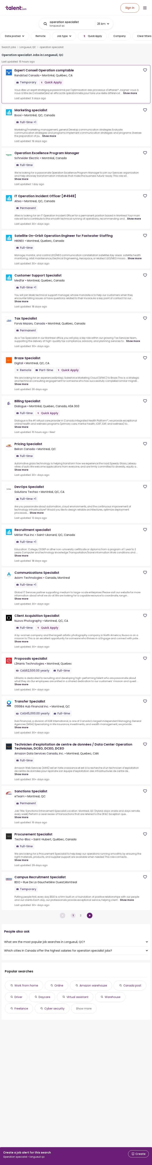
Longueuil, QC (28, 47)
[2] (89, 915)
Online (58, 985)
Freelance (21, 1008)
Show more (130, 93)
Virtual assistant (77, 997)
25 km (101, 24)
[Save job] (145, 70)
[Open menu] (144, 8)
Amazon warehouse (93, 985)
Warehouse (113, 997)
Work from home (26, 985)
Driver (18, 997)
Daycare (44, 997)
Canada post (132, 985)
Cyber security (54, 1008)
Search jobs (9, 47)
